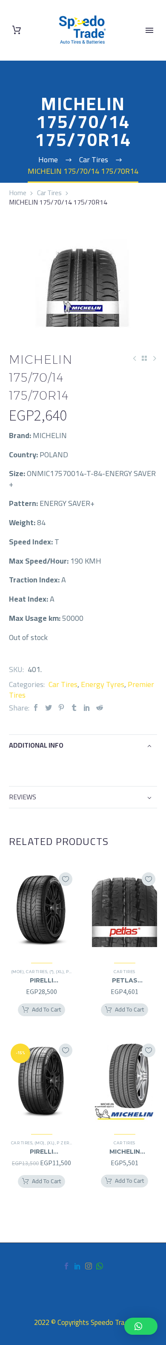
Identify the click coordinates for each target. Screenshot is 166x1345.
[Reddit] (99, 707)
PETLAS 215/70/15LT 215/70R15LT (124, 980)
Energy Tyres (102, 684)
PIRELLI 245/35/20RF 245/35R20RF (41, 980)
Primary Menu (149, 30)
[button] (140, 1326)
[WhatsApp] (99, 1266)
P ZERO (64, 1142)
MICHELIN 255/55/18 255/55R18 (125, 1151)
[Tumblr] (74, 707)
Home (17, 192)
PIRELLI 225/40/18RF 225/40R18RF (41, 1151)
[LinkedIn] (86, 707)
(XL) (60, 971)
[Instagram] (88, 1266)
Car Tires (49, 192)
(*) (51, 971)
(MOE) (17, 971)
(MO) (39, 1142)
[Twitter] (48, 707)
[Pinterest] (61, 707)
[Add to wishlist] (65, 879)
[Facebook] (35, 707)
